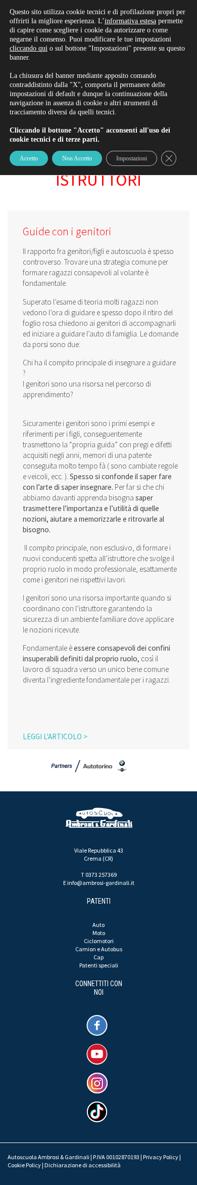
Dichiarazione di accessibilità (82, 1165)
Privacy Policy (160, 1157)
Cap (98, 957)
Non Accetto (77, 158)
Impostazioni (131, 158)
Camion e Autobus (98, 949)
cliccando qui (28, 48)
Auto (98, 924)
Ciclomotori (99, 941)
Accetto (29, 158)
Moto (98, 933)
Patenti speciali (98, 965)
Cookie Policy (24, 1165)
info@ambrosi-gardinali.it (100, 882)
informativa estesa (130, 21)
